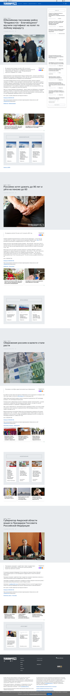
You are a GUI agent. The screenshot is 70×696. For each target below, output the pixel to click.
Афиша (39, 3)
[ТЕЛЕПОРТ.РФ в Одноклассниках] (61, 1)
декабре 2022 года (13, 584)
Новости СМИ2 (7, 167)
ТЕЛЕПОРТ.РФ (7, 101)
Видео (21, 662)
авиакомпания (12, 103)
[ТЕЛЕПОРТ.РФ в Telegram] (58, 1)
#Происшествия (62, 33)
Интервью (22, 660)
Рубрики (25, 3)
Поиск (21, 670)
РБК (38, 240)
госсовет (15, 595)
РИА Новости (21, 396)
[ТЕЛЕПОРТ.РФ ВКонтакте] (60, 1)
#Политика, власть (10, 646)
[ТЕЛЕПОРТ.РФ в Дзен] (63, 1)
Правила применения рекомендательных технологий (46, 686)
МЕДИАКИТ (39, 664)
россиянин (12, 266)
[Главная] (10, 4)
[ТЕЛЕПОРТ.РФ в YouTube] (66, 1)
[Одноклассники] (42, 70)
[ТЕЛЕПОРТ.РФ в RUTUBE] (64, 1)
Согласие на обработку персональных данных (45, 690)
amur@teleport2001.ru (25, 686)
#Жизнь (59, 18)
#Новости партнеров (11, 480)
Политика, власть (8, 595)
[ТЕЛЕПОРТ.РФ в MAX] (57, 1)
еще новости (57, 104)
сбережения (17, 425)
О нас (21, 666)
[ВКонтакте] (41, 70)
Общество (6, 103)
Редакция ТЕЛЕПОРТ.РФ (9, 97)
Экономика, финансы (8, 425)
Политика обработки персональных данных (44, 688)
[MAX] (39, 70)
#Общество (9, 161)
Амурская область (32, 3)
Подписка (22, 668)
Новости (20, 3)
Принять (49, 694)
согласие (20, 692)
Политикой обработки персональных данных (37, 694)
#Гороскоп (61, 26)
